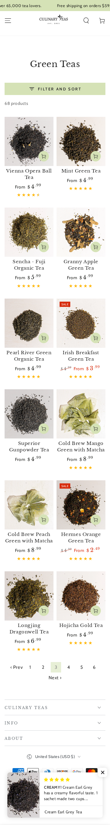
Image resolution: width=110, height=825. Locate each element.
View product (43, 156)
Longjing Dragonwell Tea (29, 628)
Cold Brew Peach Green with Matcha (29, 537)
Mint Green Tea (81, 171)
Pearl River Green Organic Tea (28, 356)
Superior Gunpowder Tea (29, 446)
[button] (86, 20)
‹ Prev (16, 667)
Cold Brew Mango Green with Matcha (81, 446)
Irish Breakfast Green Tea (81, 356)
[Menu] (8, 20)
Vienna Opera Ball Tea (29, 174)
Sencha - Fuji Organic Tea (29, 265)
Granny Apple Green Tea (81, 265)
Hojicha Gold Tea (81, 625)
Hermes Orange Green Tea (81, 537)
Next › (55, 677)
